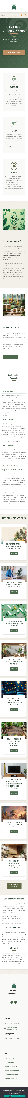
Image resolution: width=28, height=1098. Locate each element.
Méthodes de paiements (11, 1074)
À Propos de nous (9, 1058)
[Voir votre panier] (21, 15)
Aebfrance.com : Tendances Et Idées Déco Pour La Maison (14, 662)
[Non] (26, 1092)
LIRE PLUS (14, 553)
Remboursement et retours (11, 1066)
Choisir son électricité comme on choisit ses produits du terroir (14, 585)
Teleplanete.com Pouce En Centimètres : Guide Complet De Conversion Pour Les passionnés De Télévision (14, 784)
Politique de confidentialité (11, 1070)
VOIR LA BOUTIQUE (10, 357)
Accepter (7, 1095)
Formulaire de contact (10, 1078)
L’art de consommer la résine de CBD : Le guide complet (14, 825)
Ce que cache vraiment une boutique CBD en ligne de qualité (14, 623)
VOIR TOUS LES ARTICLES (14, 886)
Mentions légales (9, 1062)
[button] (26, 15)
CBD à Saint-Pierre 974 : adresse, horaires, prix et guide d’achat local (14, 546)
